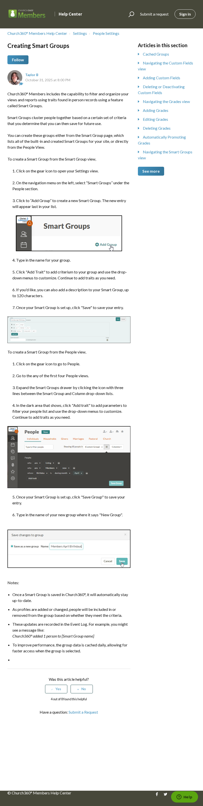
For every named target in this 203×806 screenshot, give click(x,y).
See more (151, 171)
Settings (80, 33)
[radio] (56, 689)
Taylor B (31, 75)
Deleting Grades (157, 128)
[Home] (27, 14)
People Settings (106, 33)
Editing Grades (155, 119)
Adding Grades (155, 110)
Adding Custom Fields (161, 77)
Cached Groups (156, 54)
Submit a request (154, 14)
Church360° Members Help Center (37, 33)
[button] (129, 14)
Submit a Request (83, 712)
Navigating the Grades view (166, 101)
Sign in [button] (185, 14)
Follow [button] (18, 59)
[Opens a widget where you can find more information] (184, 797)
